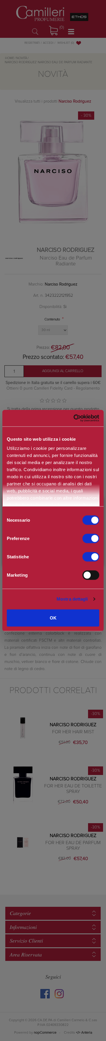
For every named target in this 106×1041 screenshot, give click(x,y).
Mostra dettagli (72, 598)
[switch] (90, 538)
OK (53, 617)
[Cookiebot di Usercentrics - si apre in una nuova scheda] (73, 418)
